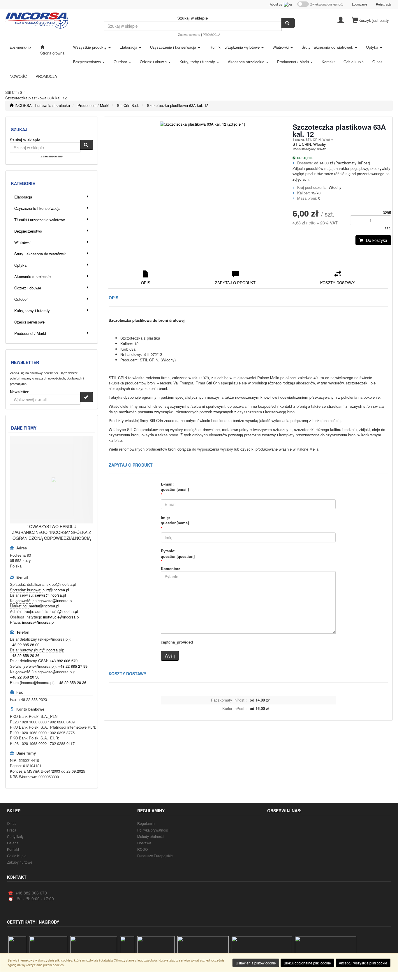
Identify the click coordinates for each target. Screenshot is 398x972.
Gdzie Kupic (16, 855)
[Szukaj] (288, 23)
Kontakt (13, 849)
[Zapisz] (86, 397)
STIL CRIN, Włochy (309, 144)
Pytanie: (178, 553)
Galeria (13, 842)
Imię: (175, 520)
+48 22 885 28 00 (24, 644)
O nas (11, 823)
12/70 (315, 193)
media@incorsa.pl (44, 606)
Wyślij (170, 656)
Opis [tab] (145, 282)
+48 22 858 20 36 (24, 655)
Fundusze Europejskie (155, 855)
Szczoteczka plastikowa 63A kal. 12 (177, 105)
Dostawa (144, 842)
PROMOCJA (211, 34)
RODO (142, 849)
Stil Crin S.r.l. (128, 105)
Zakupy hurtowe (19, 861)
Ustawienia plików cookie (256, 962)
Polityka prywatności (153, 829)
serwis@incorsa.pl (50, 595)
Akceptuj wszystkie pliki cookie (363, 962)
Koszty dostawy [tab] (337, 282)
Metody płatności (150, 836)
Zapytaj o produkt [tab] (235, 282)
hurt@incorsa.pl (56, 590)
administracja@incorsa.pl (56, 611)
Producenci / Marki (93, 105)
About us (277, 4)
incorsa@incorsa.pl (38, 622)
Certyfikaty (15, 836)
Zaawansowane (189, 34)
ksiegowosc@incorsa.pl (53, 600)
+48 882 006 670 (63, 660)
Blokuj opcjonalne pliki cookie (307, 962)
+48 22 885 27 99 (72, 666)
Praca (11, 829)
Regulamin (146, 823)
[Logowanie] (341, 19)
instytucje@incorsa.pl (61, 617)
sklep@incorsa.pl (61, 584)
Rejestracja (383, 4)
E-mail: (175, 486)
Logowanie (359, 4)
